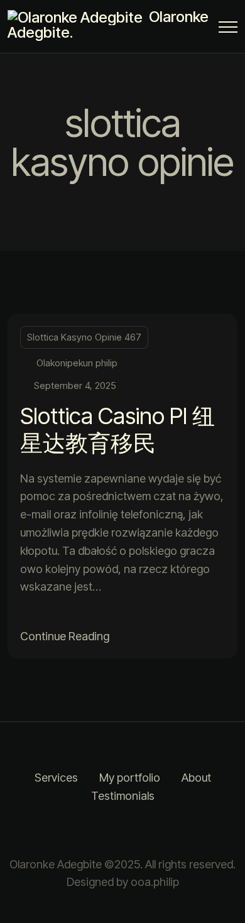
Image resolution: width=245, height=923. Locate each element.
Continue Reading (64, 636)
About (196, 777)
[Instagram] (106, 830)
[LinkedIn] (138, 830)
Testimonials (123, 795)
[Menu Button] (228, 29)
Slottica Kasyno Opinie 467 (84, 337)
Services (56, 777)
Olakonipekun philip (76, 363)
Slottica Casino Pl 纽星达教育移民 (117, 429)
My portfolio (129, 777)
